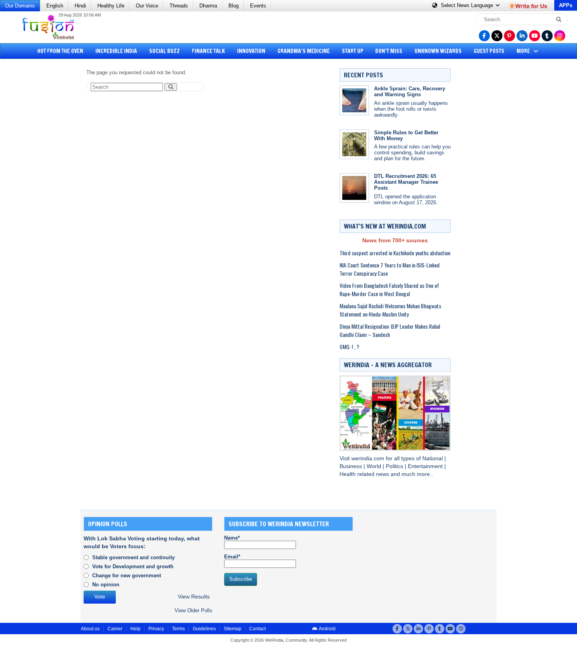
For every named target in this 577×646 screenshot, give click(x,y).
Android (327, 628)
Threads (179, 6)
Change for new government (126, 575)
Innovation (251, 51)
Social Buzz (164, 51)
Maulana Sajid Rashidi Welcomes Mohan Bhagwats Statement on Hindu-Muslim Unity (390, 310)
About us (90, 628)
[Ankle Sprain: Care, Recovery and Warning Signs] (354, 100)
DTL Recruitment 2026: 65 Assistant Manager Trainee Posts (406, 182)
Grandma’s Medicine (304, 51)
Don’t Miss (388, 51)
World (375, 466)
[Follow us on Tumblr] (547, 36)
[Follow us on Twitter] (496, 36)
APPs (565, 5)
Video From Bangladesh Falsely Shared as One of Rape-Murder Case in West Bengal (389, 289)
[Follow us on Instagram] (559, 36)
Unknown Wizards (438, 51)
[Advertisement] (35, 186)
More (524, 51)
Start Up (352, 51)
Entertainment (426, 466)
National (433, 458)
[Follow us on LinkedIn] (522, 36)
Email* (232, 557)
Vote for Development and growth (132, 566)
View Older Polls (193, 610)
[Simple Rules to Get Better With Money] (354, 144)
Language (468, 5)
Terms (178, 628)
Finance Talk (208, 51)
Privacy (156, 628)
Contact (257, 628)
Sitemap (232, 628)
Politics (395, 466)
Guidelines (204, 628)
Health (348, 474)
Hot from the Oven (60, 51)
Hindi (80, 6)
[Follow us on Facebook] (484, 36)
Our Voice (147, 6)
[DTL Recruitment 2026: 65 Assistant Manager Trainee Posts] (354, 188)
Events (258, 6)
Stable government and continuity (133, 557)
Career (115, 628)
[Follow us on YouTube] (534, 36)
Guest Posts (489, 51)
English (54, 6)
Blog (233, 6)
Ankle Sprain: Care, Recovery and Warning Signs (409, 91)
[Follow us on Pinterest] (509, 36)
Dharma (208, 6)
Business (351, 466)
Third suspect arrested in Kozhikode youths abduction (395, 253)
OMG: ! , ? (349, 346)
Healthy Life (110, 6)
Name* (232, 538)
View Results (194, 597)
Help (135, 628)
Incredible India (116, 51)
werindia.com (368, 458)
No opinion (105, 584)
